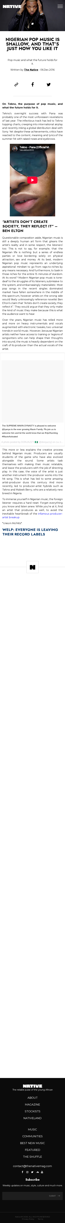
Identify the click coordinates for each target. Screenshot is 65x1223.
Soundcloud (37, 1172)
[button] (32, 24)
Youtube (42, 1172)
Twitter (32, 1172)
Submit (52, 1196)
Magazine (32, 1104)
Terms (40, 1219)
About (33, 1097)
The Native (31, 69)
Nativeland (32, 1118)
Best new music (32, 1143)
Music (32, 1129)
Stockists (32, 1111)
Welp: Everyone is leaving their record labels (30, 532)
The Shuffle (32, 1156)
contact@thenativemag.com (32, 1166)
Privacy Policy (28, 1219)
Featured (32, 1150)
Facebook (22, 1172)
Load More (32, 1065)
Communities (32, 1136)
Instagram (27, 1172)
